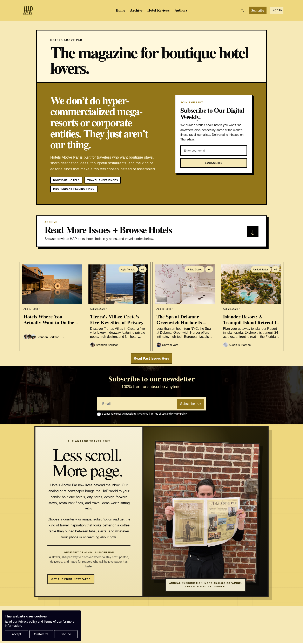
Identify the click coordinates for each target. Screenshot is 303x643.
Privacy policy (27, 621)
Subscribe (187, 404)
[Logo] (28, 10)
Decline (66, 634)
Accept (16, 634)
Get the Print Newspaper (70, 579)
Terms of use (53, 621)
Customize (41, 634)
